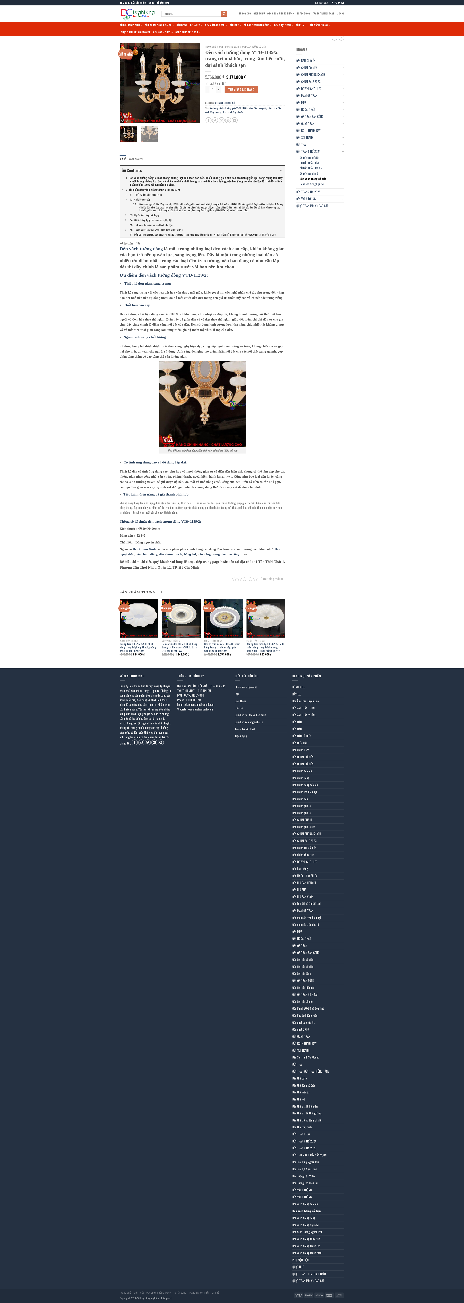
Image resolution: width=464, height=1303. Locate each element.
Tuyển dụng (303, 13)
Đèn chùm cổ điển (302, 771)
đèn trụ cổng (230, 554)
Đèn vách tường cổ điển (313, 179)
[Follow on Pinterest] (161, 742)
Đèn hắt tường (300, 868)
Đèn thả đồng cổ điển (303, 1085)
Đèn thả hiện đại (301, 1092)
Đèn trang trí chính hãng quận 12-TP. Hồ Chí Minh (231, 108)
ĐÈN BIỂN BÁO (300, 743)
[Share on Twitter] (215, 120)
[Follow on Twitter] (339, 3)
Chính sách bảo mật (246, 687)
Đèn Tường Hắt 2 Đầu (303, 1176)
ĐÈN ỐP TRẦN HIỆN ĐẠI (311, 168)
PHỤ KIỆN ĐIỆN (300, 1260)
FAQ (237, 694)
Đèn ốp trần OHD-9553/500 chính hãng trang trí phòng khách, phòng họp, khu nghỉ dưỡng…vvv (138, 647)
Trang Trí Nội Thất (323, 13)
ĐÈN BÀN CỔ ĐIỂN (305, 60)
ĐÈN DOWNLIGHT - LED (308, 89)
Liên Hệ (340, 13)
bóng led (190, 554)
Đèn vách (273, 108)
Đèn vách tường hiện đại (312, 184)
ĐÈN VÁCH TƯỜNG (319, 25)
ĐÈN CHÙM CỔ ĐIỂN (130, 25)
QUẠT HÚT (298, 1267)
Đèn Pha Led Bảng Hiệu (305, 1015)
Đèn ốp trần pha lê (309, 173)
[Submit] (224, 14)
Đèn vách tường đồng (303, 1218)
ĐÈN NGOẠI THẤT (162, 32)
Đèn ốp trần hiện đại (303, 987)
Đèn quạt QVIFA (300, 1029)
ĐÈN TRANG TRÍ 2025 (308, 192)
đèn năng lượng (209, 554)
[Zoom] (124, 118)
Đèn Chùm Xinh (144, 549)
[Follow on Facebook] (332, 3)
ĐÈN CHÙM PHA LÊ (302, 820)
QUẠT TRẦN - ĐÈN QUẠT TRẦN (309, 1274)
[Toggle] (342, 68)
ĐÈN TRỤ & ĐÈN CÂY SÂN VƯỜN (309, 1155)
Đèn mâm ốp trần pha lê (305, 924)
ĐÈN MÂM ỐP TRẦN (215, 25)
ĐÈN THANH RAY (301, 1134)
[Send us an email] (342, 3)
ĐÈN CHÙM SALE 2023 (308, 81)
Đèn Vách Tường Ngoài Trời (307, 1232)
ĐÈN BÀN (297, 722)
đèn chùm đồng (146, 554)
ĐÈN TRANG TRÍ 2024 (186, 32)
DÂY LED (296, 694)
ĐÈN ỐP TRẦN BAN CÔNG (256, 25)
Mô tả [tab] (123, 158)
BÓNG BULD (298, 687)
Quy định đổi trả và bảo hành (250, 715)
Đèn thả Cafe (299, 1078)
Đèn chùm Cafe (300, 750)
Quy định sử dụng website (249, 722)
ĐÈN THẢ (300, 25)
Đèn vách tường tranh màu (307, 1253)
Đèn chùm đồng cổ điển (305, 785)
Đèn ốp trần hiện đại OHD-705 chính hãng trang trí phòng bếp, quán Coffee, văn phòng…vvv (222, 647)
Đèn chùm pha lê (301, 806)
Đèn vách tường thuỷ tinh (306, 1239)
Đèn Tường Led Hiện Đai (305, 1183)
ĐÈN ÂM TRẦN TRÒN (303, 708)
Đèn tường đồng (261, 108)
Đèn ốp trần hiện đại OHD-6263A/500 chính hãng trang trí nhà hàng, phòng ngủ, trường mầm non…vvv (265, 647)
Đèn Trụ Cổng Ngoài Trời (305, 1162)
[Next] (193, 83)
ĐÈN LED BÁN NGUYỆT (304, 883)
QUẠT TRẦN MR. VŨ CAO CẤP (136, 32)
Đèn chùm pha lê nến (303, 827)
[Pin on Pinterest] (228, 120)
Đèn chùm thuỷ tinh (303, 855)
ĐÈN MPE (234, 25)
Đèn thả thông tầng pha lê (306, 1120)
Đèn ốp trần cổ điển (309, 157)
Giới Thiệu (259, 13)
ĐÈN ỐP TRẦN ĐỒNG (310, 163)
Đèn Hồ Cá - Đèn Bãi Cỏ (305, 876)
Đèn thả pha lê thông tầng (306, 1113)
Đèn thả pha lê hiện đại (305, 1106)
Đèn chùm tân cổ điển (304, 848)
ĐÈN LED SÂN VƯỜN (302, 897)
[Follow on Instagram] (336, 3)
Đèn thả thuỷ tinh (302, 1127)
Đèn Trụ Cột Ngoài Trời (304, 1169)
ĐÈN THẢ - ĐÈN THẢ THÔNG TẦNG (310, 1071)
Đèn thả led (298, 1099)
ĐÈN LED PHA (299, 889)
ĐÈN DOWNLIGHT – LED (188, 25)
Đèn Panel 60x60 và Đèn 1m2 (308, 1008)
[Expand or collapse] (281, 170)
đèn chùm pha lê (170, 554)
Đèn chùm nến (300, 799)
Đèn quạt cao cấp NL (303, 1022)
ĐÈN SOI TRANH (305, 137)
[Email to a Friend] (222, 120)
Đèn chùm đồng (300, 778)
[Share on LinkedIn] (235, 120)
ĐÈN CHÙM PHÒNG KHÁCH (280, 13)
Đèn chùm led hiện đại (304, 792)
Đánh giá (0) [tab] (136, 158)
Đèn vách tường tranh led (306, 1246)
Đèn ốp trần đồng (301, 973)
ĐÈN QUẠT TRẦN (282, 25)
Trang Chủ (245, 13)
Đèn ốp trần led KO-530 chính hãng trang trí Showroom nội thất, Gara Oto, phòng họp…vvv (179, 647)
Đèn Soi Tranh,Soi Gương (305, 1057)
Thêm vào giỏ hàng (241, 89)
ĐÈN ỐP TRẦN (299, 945)
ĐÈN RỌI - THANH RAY (308, 130)
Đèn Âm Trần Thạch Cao (305, 701)
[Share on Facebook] (209, 120)
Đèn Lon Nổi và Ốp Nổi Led (306, 903)
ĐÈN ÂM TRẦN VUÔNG (304, 715)
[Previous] (126, 83)
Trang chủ (210, 46)
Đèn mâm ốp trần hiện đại (306, 918)
